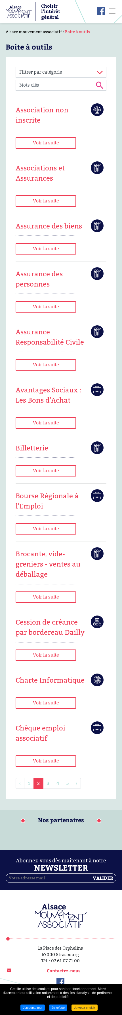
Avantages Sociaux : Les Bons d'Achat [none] (48, 395)
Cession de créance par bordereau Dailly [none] (50, 627)
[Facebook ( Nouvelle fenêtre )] (101, 11)
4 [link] (57, 783)
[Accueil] (19, 11)
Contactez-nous (63, 970)
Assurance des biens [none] (49, 226)
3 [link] (48, 783)
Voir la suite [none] (46, 143)
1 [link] (29, 783)
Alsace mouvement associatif (34, 31)
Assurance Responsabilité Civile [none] (50, 337)
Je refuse (58, 1007)
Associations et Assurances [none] (40, 173)
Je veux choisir (84, 1007)
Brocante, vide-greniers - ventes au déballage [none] (48, 564)
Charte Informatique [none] (50, 680)
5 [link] (67, 783)
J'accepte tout (32, 1007)
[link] (61, 123)
